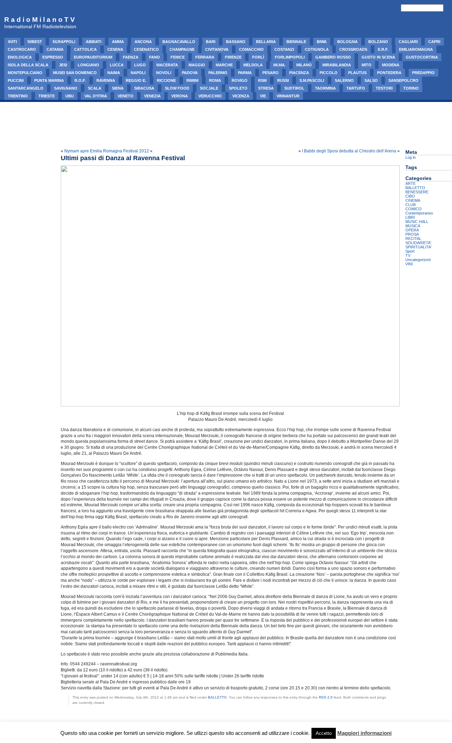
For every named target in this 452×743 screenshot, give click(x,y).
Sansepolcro (403, 80)
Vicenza (240, 96)
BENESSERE (416, 192)
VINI (409, 264)
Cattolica (85, 49)
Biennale (296, 42)
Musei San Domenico (75, 73)
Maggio (197, 65)
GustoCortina (422, 57)
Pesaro (270, 73)
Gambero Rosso (333, 57)
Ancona (143, 42)
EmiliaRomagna (416, 49)
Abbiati (93, 42)
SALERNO (344, 80)
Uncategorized (417, 260)
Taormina (325, 88)
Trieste (46, 96)
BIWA (322, 42)
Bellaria (266, 42)
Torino (411, 88)
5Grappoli (64, 42)
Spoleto (238, 88)
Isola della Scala (28, 65)
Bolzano (378, 42)
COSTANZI (284, 49)
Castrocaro (22, 49)
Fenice (178, 57)
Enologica (20, 57)
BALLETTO (217, 697)
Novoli (163, 73)
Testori (384, 88)
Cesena (115, 49)
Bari (210, 42)
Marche (224, 65)
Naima (113, 73)
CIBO (410, 196)
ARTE (410, 183)
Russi (283, 80)
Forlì (258, 57)
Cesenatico (146, 49)
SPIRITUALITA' (418, 247)
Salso (371, 80)
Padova (190, 73)
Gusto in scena (378, 57)
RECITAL (413, 238)
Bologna (347, 42)
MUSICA (412, 226)
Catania (55, 49)
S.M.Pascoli (311, 80)
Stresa (266, 88)
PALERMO (217, 73)
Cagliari (408, 42)
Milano (304, 65)
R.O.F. (80, 80)
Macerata (167, 65)
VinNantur (287, 96)
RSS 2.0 (326, 697)
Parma (245, 73)
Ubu (69, 96)
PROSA (412, 234)
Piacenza (299, 73)
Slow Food (177, 88)
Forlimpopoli (290, 57)
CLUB (410, 205)
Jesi (63, 65)
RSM (262, 80)
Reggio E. (136, 80)
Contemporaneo (419, 213)
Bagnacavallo (178, 42)
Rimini (192, 80)
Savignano (65, 88)
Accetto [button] (324, 733)
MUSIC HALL (416, 221)
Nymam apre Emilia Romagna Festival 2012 (106, 151)
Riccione (166, 80)
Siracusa (144, 88)
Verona (179, 96)
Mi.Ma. (279, 65)
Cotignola (317, 49)
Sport (410, 251)
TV (407, 255)
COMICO (413, 209)
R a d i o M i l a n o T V (39, 19)
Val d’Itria (95, 96)
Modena (390, 65)
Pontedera (389, 73)
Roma (215, 80)
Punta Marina (49, 80)
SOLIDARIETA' (418, 243)
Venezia (152, 96)
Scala (94, 88)
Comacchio (251, 49)
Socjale (209, 88)
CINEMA (412, 200)
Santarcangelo (25, 88)
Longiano (88, 65)
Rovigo (240, 80)
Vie (263, 96)
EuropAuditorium (93, 57)
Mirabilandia (336, 65)
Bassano (235, 42)
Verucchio (210, 96)
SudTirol (294, 88)
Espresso (52, 57)
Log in (410, 157)
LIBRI (410, 217)
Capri (434, 42)
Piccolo (329, 73)
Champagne (182, 49)
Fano (154, 57)
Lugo (140, 65)
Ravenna (105, 80)
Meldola (253, 65)
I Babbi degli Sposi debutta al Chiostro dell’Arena (349, 151)
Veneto (125, 96)
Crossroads (353, 49)
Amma (118, 42)
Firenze (233, 57)
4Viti (12, 42)
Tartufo (355, 88)
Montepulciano (25, 73)
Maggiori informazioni (364, 733)
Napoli (138, 73)
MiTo (366, 65)
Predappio (423, 73)
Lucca (117, 65)
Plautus (357, 73)
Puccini (16, 80)
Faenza (130, 57)
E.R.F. (383, 49)
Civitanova (216, 49)
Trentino (18, 96)
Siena (118, 88)
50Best (35, 42)
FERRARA (204, 57)
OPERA (412, 230)
